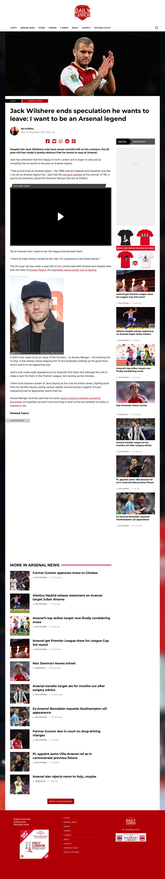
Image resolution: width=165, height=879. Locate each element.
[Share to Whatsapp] (61, 141)
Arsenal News (27, 28)
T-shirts (64, 28)
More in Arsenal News (34, 565)
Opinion (52, 28)
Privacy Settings (71, 852)
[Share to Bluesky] (54, 141)
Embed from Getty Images (19, 276)
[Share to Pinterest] (74, 141)
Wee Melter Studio (21, 824)
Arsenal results (20, 821)
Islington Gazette (72, 174)
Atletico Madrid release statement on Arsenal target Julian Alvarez (135, 332)
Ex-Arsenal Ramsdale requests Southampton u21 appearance (133, 518)
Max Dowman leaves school (54, 663)
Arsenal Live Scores (22, 819)
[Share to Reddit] (67, 141)
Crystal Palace (37, 270)
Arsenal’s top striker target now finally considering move (133, 369)
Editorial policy (102, 28)
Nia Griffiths (27, 129)
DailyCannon (40, 668)
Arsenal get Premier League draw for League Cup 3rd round (134, 295)
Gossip (41, 28)
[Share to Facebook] (48, 141)
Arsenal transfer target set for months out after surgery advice (134, 444)
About (75, 28)
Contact (86, 28)
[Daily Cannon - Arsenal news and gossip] (82, 13)
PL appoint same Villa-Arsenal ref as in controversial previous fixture (62, 756)
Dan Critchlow (41, 577)
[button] (156, 27)
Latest (13, 28)
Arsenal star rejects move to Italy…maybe (64, 776)
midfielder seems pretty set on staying (74, 270)
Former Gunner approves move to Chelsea (65, 573)
